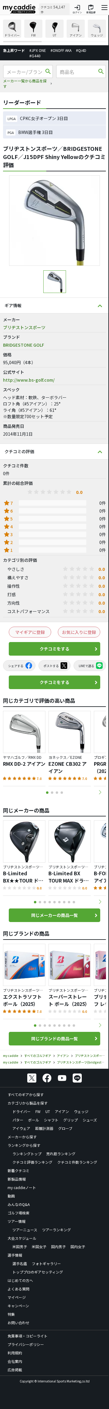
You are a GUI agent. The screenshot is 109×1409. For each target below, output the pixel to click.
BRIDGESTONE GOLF (23, 345)
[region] (54, 31)
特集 (11, 1314)
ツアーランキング (56, 1229)
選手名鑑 (19, 1263)
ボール (33, 1119)
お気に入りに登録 (79, 632)
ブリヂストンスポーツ (24, 327)
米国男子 (19, 1246)
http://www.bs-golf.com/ (28, 380)
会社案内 (15, 1361)
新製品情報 (17, 1179)
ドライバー (21, 1111)
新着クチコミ (18, 1170)
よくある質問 (18, 1288)
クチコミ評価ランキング (32, 1162)
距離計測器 (44, 1128)
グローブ (65, 1128)
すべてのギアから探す (26, 1094)
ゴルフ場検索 (18, 1212)
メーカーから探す (22, 1136)
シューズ (90, 1119)
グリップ (70, 1119)
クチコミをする (54, 649)
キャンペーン (18, 1305)
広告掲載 (15, 1369)
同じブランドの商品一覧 (54, 1038)
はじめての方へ (20, 1280)
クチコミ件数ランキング (77, 1162)
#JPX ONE (37, 50)
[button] (100, 792)
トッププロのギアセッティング (37, 1271)
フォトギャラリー (46, 1263)
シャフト (51, 1119)
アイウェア (21, 1128)
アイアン (62, 1111)
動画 (11, 1195)
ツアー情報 (16, 1221)
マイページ (17, 1297)
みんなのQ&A (19, 1204)
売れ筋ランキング (60, 1153)
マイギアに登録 (30, 632)
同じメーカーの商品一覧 (54, 915)
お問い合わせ (18, 1322)
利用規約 (15, 1352)
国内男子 (58, 1246)
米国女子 (39, 1246)
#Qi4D (81, 50)
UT (47, 1111)
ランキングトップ (26, 1153)
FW (38, 1111)
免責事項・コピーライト (28, 1335)
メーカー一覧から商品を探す (25, 83)
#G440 (35, 55)
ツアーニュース (24, 1229)
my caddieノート (22, 1187)
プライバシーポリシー (26, 1344)
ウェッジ (81, 1111)
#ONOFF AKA (61, 50)
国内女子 (78, 1246)
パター (17, 1119)
